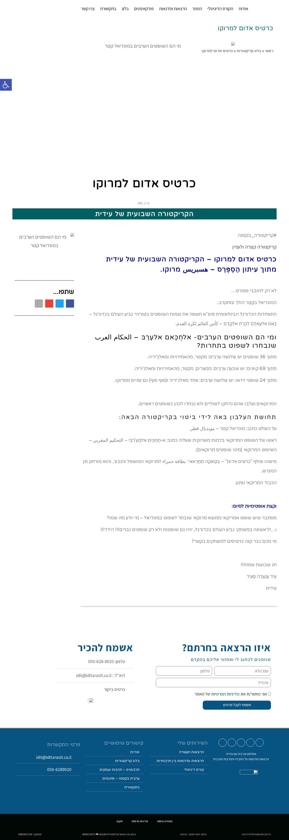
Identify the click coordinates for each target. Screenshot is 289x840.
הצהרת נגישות (164, 821)
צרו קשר (88, 9)
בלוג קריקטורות (127, 761)
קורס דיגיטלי (194, 769)
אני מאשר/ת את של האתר (231, 694)
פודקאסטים (144, 9)
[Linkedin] (232, 743)
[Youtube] (260, 743)
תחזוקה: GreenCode (30, 834)
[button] (70, 303)
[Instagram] (250, 743)
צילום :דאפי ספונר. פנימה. (193, 834)
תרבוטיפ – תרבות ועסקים (120, 769)
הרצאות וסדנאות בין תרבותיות (180, 761)
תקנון (120, 821)
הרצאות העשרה (191, 752)
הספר (197, 9)
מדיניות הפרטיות (225, 694)
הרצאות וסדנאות (173, 9)
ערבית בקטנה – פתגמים (121, 778)
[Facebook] (241, 743)
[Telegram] (223, 743)
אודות (243, 9)
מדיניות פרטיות (140, 821)
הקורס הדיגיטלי (220, 9)
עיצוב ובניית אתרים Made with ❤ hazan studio (109, 834)
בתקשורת (132, 787)
